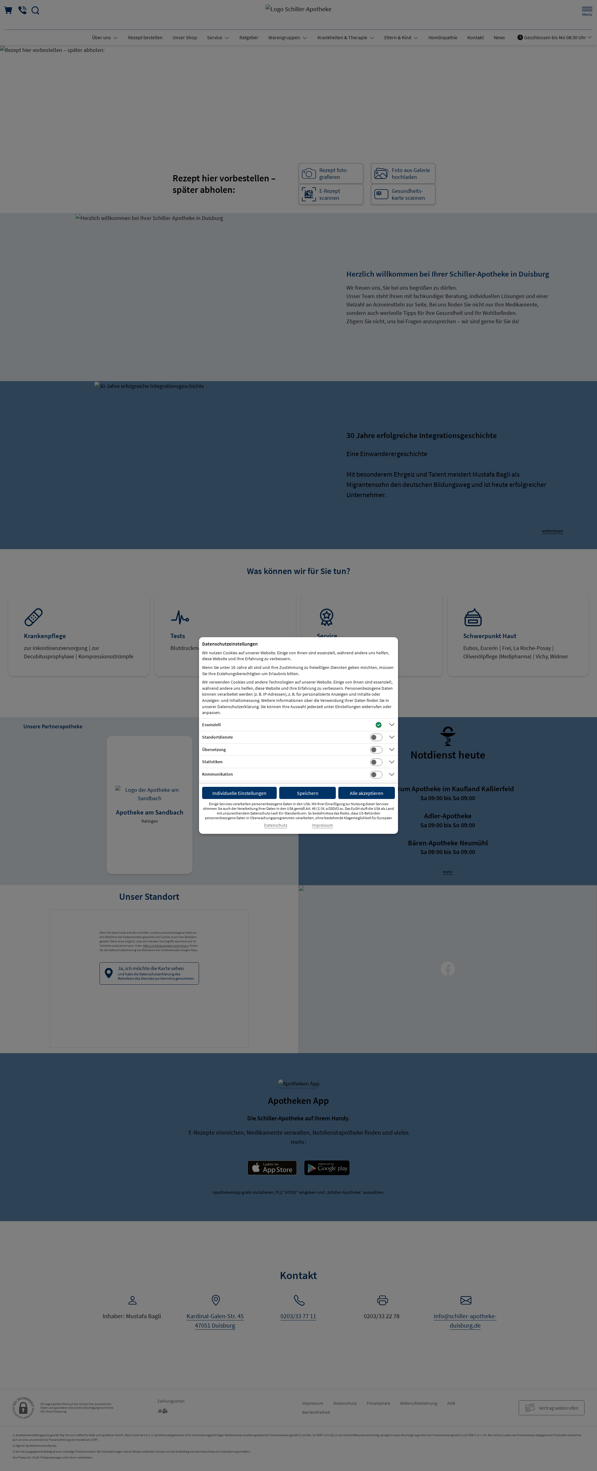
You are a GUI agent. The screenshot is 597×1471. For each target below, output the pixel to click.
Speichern (307, 793)
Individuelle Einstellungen (239, 793)
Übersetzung (214, 749)
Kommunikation (217, 774)
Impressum (322, 825)
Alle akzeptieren (366, 793)
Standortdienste (217, 737)
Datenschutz (275, 825)
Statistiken (212, 761)
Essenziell (211, 724)
